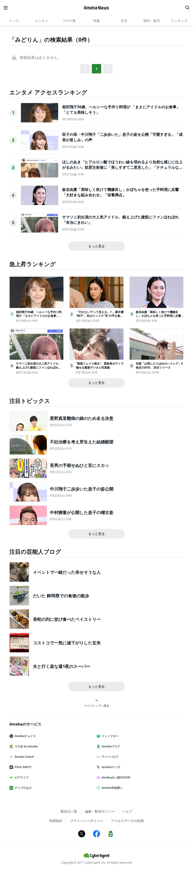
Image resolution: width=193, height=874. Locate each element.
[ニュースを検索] (187, 8)
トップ (14, 20)
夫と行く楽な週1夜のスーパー (61, 666)
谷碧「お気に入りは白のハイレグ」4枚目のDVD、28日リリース (159, 365)
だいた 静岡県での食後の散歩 (61, 595)
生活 (124, 20)
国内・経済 (151, 20)
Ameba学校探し (112, 788)
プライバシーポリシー (86, 820)
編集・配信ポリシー (100, 811)
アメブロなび (23, 788)
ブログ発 (69, 20)
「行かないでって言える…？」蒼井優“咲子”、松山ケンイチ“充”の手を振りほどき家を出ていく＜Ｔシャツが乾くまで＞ (100, 318)
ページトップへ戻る (96, 705)
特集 (96, 20)
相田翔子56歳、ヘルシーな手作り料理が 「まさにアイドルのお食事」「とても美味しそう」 (39, 316)
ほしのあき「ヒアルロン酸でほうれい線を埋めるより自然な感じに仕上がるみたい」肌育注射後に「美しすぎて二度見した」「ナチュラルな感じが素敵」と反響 (122, 167)
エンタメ (41, 20)
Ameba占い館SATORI (116, 777)
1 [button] (96, 68)
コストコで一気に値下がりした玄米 (67, 642)
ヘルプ (127, 811)
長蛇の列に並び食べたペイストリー (67, 619)
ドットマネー (110, 736)
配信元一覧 (69, 811)
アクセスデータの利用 (127, 820)
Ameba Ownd (24, 757)
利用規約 (55, 820)
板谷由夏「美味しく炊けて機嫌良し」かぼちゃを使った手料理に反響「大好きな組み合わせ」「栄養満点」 (120, 192)
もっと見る (96, 246)
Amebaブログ (111, 746)
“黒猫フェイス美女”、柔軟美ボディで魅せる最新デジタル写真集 (100, 365)
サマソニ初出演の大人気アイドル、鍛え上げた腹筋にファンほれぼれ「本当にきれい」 (38, 367)
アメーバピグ (110, 757)
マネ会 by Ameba (26, 746)
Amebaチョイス (25, 736)
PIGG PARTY (23, 767)
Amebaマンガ (111, 767)
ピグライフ (22, 777)
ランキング (179, 20)
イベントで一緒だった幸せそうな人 (67, 572)
